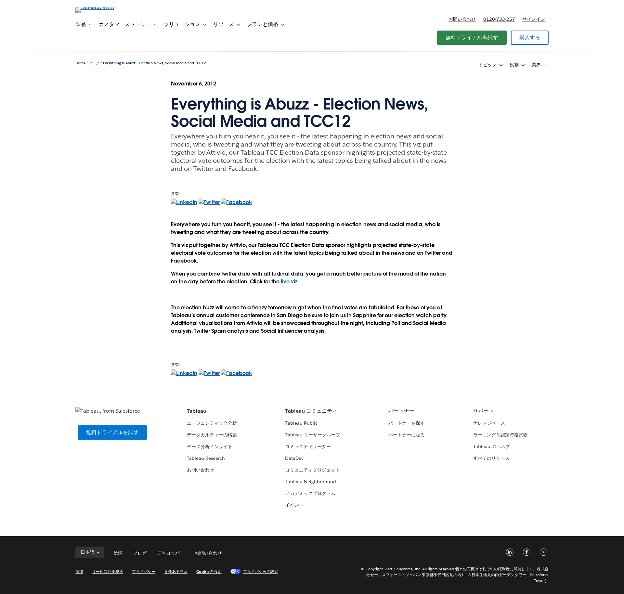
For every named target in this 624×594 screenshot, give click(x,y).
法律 (79, 571)
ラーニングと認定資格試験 (500, 435)
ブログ (94, 63)
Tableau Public (301, 423)
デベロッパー (170, 553)
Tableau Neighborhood (310, 481)
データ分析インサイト (209, 446)
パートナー (401, 410)
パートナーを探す (406, 423)
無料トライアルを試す (472, 37)
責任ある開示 (176, 571)
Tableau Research (206, 458)
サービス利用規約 (107, 571)
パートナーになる (406, 435)
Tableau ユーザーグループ (312, 435)
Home (80, 63)
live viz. (290, 281)
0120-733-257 (499, 19)
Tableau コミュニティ (311, 410)
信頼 (118, 553)
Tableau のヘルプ (491, 446)
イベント (294, 505)
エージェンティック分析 (212, 423)
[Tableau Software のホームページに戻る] (103, 7)
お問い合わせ (462, 19)
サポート (483, 410)
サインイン (533, 19)
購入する (529, 37)
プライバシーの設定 (260, 571)
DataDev (294, 458)
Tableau (196, 410)
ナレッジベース (489, 423)
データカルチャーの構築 (212, 435)
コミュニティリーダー (308, 446)
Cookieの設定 (208, 571)
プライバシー (143, 571)
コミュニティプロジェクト (312, 470)
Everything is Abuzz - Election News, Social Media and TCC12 (154, 63)
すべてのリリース (491, 458)
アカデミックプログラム (310, 493)
